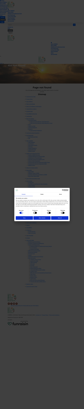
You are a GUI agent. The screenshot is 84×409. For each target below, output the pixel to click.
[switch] (35, 213)
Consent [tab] (23, 194)
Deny (24, 217)
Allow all (60, 217)
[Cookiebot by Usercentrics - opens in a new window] (63, 190)
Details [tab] (42, 194)
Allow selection (42, 217)
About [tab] (60, 194)
